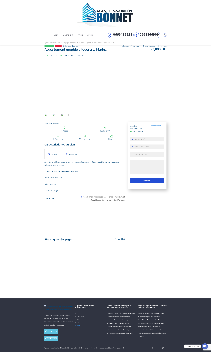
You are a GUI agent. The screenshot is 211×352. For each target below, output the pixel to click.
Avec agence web (118, 348)
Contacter (147, 181)
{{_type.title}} (120, 239)
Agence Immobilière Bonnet (79, 348)
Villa (56, 35)
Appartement (68, 35)
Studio (80, 35)
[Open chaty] (205, 346)
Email (126, 46)
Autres (90, 35)
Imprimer (136, 46)
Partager (163, 46)
